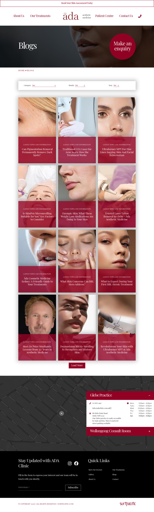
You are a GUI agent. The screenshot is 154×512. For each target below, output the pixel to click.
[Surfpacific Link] (128, 504)
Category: (27, 85)
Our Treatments (40, 16)
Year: (110, 85)
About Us (18, 16)
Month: (71, 85)
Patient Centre (104, 16)
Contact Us (126, 16)
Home (21, 71)
